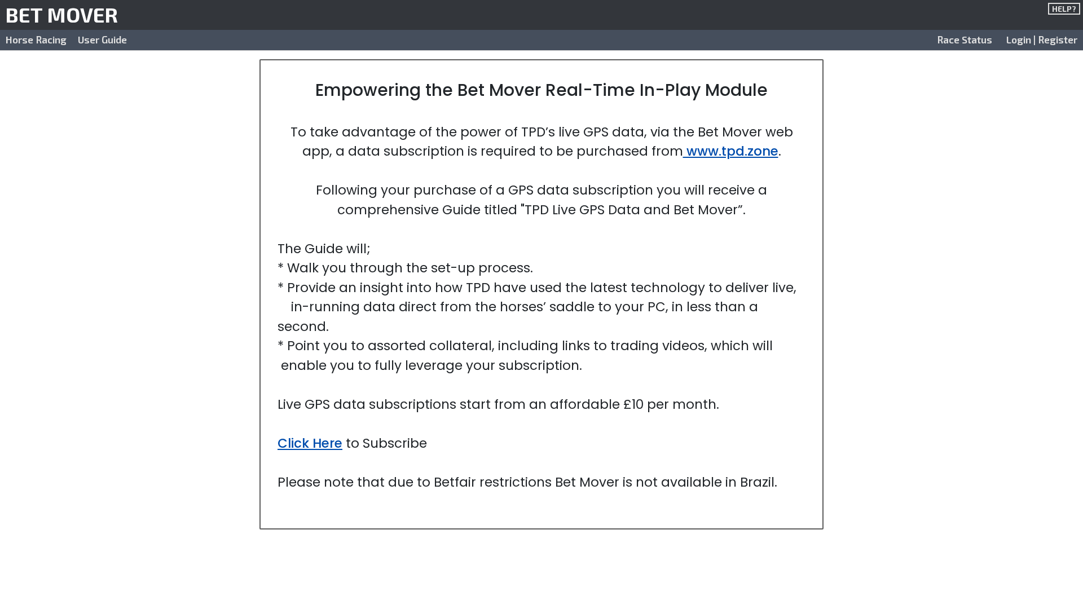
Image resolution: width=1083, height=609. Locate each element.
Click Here (310, 443)
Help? (1064, 9)
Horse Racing (36, 39)
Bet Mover (62, 14)
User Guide (102, 39)
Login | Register (1041, 39)
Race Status (964, 39)
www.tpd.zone (730, 151)
